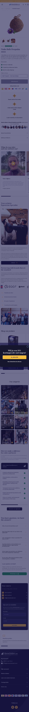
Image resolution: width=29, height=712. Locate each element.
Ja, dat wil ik (14, 357)
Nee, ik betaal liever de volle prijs (14, 361)
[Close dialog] (27, 346)
